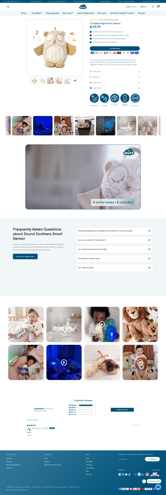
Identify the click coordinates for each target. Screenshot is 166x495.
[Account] (153, 7)
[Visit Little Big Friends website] (147, 474)
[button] (34, 80)
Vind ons (9, 468)
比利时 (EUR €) (131, 7)
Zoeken (46, 462)
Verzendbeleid (36, 487)
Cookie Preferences (74, 487)
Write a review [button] (122, 410)
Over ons (9, 458)
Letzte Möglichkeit (85, 13)
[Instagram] (123, 474)
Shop (23, 13)
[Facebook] (120, 474)
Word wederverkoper (13, 465)
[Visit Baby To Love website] (155, 474)
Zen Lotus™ (68, 13)
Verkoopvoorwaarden (47, 487)
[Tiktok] (129, 474)
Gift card (88, 474)
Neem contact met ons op (52, 465)
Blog (87, 471)
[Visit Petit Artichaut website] (139, 474)
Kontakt (141, 13)
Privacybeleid (10, 487)
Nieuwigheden (52, 13)
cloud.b (26, 489)
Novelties (89, 465)
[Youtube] (126, 474)
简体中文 (143, 7)
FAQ (45, 458)
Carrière (9, 462)
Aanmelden (152, 459)
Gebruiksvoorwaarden (61, 487)
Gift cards (101, 13)
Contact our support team (25, 256)
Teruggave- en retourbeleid (22, 487)
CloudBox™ (37, 13)
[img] (31, 425)
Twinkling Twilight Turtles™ (122, 13)
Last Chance (90, 468)
